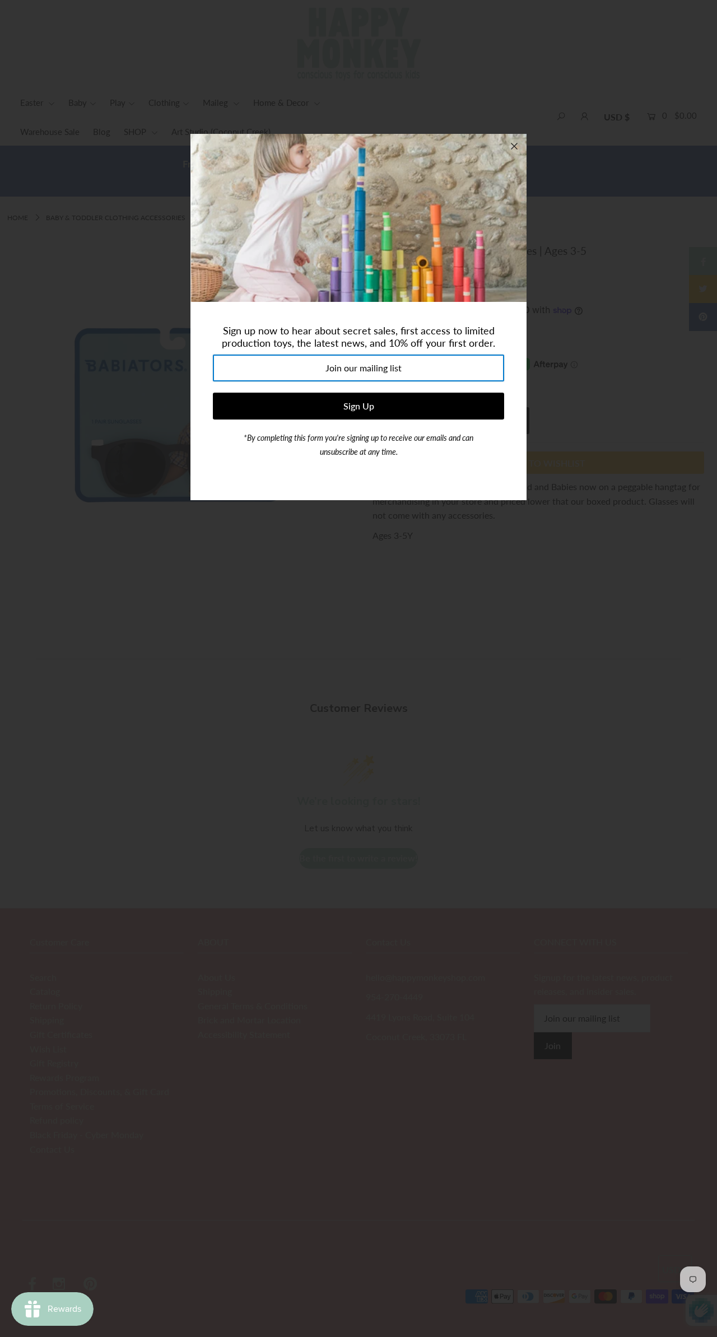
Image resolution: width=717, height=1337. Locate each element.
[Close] (514, 146)
